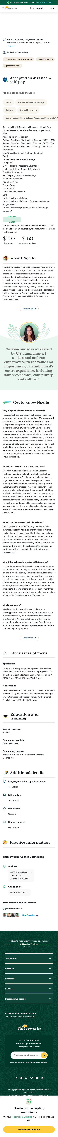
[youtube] (37, 1078)
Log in (51, 8)
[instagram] (21, 1078)
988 (10, 1016)
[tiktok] (16, 1078)
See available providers (29, 1129)
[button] (29, 634)
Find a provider (37, 8)
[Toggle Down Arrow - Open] (50, 958)
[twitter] (31, 1078)
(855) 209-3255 (43, 2)
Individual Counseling (17, 52)
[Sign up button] (44, 1055)
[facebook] (26, 1078)
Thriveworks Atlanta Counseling (23, 856)
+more (11, 46)
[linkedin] (42, 1078)
